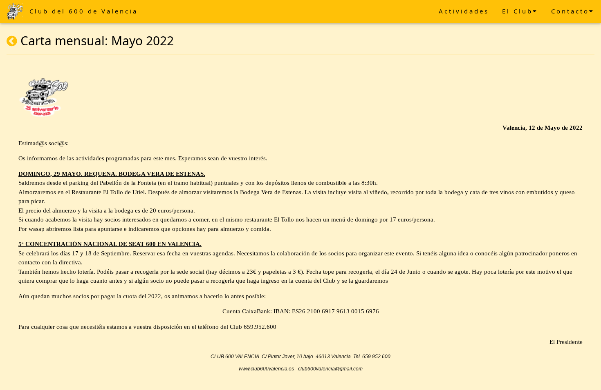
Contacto (570, 11)
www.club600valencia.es (266, 369)
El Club (517, 11)
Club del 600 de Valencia (83, 11)
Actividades (464, 11)
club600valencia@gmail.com (330, 369)
